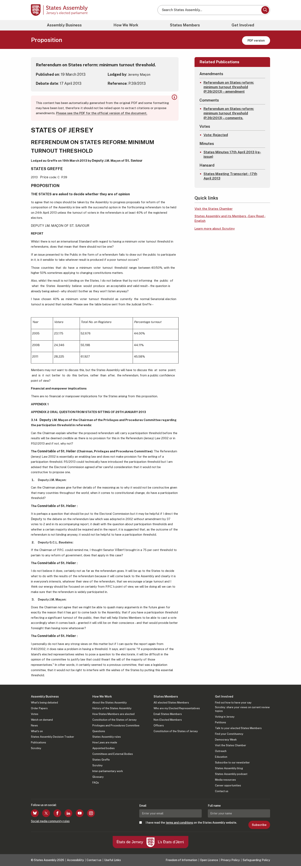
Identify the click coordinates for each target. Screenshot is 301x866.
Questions (98, 731)
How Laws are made (104, 742)
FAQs (95, 782)
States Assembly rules (106, 736)
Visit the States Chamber (214, 208)
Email (142, 805)
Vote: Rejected (216, 135)
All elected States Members (171, 702)
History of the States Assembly (111, 708)
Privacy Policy (230, 860)
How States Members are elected (113, 714)
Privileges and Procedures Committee (115, 725)
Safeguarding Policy (256, 860)
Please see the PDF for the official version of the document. (101, 113)
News (34, 725)
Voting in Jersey (224, 716)
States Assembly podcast (231, 774)
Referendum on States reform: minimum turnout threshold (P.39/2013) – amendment (229, 87)
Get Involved (243, 25)
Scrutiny (36, 748)
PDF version (256, 40)
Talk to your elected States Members (238, 728)
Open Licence (209, 860)
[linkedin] (68, 813)
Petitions (220, 722)
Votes (34, 714)
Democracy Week (226, 739)
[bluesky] (35, 813)
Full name (214, 805)
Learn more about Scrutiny (215, 228)
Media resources (225, 779)
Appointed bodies (103, 748)
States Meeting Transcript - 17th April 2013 (230, 176)
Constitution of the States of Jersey (114, 719)
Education (221, 756)
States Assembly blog (229, 768)
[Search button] (265, 10)
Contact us (221, 791)
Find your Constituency (229, 733)
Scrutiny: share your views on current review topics (242, 709)
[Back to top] (291, 852)
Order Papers (39, 708)
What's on (37, 731)
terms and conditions (179, 822)
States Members (185, 25)
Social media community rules (50, 821)
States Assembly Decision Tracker (52, 736)
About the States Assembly (109, 702)
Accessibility (75, 860)
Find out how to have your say (233, 702)
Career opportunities (228, 785)
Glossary (98, 776)
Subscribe (259, 824)
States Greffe (101, 759)
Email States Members (168, 714)
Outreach (220, 751)
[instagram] (91, 813)
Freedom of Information (181, 860)
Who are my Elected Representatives (177, 708)
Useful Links (112, 860)
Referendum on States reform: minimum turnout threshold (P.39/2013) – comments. (229, 113)
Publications (38, 742)
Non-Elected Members (168, 719)
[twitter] (46, 813)
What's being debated (44, 702)
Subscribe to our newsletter (232, 762)
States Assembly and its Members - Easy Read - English (230, 218)
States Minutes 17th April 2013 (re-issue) (232, 154)
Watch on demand (42, 719)
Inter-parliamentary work (107, 771)
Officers (159, 725)
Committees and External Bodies (112, 753)
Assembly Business (64, 25)
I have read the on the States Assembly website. (191, 822)
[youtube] (80, 813)
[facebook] (57, 813)
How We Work (125, 25)
